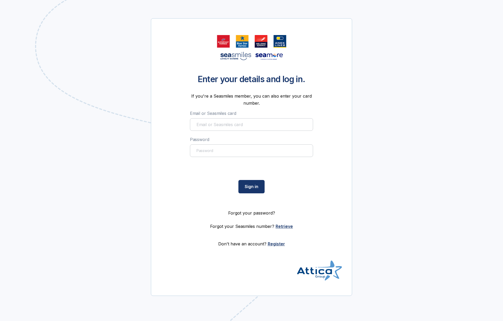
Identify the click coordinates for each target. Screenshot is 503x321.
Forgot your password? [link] (251, 213)
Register (276, 243)
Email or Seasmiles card (213, 113)
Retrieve (284, 226)
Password (199, 139)
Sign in (251, 186)
